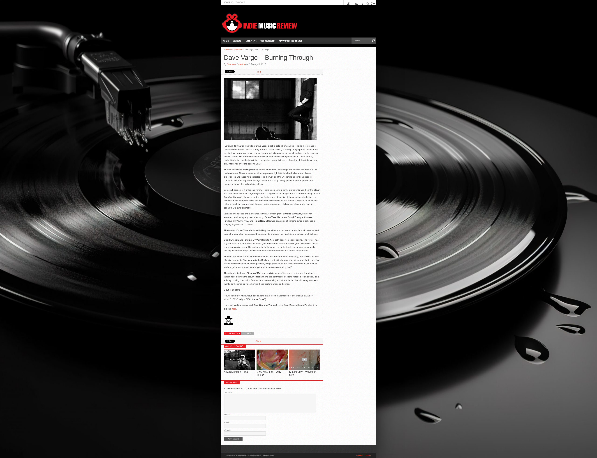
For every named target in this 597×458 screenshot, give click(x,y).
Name (227, 415)
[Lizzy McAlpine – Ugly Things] (272, 369)
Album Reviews (236, 49)
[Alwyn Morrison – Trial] (239, 369)
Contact (240, 2)
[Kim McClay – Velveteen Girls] (304, 369)
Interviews (251, 40)
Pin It (258, 71)
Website (227, 430)
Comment (228, 392)
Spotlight (247, 333)
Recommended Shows (290, 40)
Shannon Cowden (236, 64)
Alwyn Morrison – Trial (236, 372)
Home (226, 40)
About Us (228, 2)
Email (227, 422)
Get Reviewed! (267, 40)
